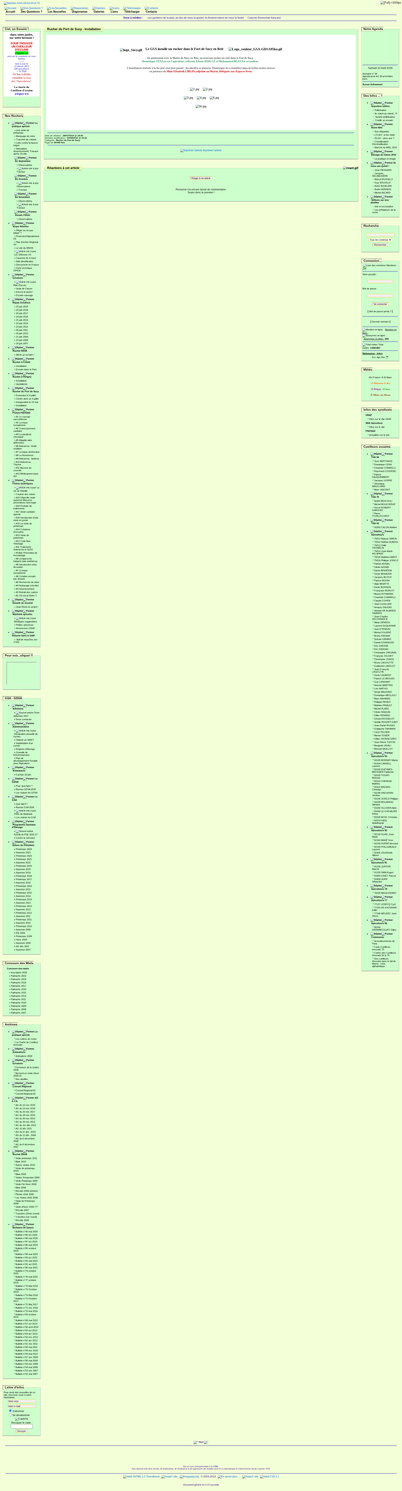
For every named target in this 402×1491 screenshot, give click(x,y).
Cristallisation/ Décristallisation (380, 142)
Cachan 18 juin (23, 774)
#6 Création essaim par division (24, 577)
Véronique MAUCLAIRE (378, 485)
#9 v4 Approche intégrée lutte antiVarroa (25, 559)
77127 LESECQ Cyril (385, 904)
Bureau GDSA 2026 (26, 789)
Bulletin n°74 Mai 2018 (26, 1295)
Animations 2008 (23, 1056)
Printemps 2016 (24, 886)
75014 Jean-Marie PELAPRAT (382, 552)
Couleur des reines (25, 494)
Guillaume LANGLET (384, 666)
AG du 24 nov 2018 (25, 1108)
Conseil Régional (22, 1086)
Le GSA (24, 798)
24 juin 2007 (22, 343)
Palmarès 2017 (18, 986)
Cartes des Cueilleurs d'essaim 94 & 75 (384, 954)
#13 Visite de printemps (21, 536)
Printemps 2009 (24, 936)
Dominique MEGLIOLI (385, 695)
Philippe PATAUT (382, 702)
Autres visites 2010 (25, 1165)
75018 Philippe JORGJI (386, 560)
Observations (25, 165)
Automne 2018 (23, 872)
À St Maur (387, 377)
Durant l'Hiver (22, 215)
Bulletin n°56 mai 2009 (26, 1360)
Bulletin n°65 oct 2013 (26, 1330)
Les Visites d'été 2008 (26, 1197)
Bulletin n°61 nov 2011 (26, 1344)
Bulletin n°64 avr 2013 (26, 1333)
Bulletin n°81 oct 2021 (26, 1264)
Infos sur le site (377, 427)
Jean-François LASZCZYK (380, 670)
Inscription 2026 (19, 972)
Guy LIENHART (382, 682)
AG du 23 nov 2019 (25, 1105)
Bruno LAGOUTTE (383, 662)
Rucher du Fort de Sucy (26, 391)
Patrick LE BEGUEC (384, 678)
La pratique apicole (24, 125)
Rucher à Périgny (22, 376)
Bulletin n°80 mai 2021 (26, 1267)
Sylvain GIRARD (382, 639)
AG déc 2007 (22, 946)
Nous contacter (24, 719)
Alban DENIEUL (382, 622)
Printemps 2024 (24, 849)
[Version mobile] (387, 356)
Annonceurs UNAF (25, 628)
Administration (21, 726)
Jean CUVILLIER (383, 604)
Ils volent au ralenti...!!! (386, 113)
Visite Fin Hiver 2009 (25, 1184)
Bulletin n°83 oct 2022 (26, 1257)
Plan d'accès (19, 285)
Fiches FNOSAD (21, 412)
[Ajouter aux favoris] (378, 356)
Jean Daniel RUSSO (384, 725)
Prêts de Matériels (23, 814)
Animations (19, 770)
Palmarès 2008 (18, 1009)
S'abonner (18, 1411)
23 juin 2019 (22, 306)
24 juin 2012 (22, 326)
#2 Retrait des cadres (27, 592)
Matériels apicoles (22, 614)
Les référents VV (22, 254)
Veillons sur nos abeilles (380, 201)
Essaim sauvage (24, 295)
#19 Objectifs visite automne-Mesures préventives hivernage (24, 500)
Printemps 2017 (24, 879)
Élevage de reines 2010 (383, 154)
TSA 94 (375, 457)
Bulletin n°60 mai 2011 (26, 1347)
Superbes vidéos (380, 106)
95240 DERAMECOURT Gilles (384, 928)
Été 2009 (20, 933)
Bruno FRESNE (382, 636)
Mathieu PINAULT (383, 705)
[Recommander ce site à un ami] (383, 356)
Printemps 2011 (24, 919)
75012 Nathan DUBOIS (386, 542)
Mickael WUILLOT (383, 749)
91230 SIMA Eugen (383, 872)
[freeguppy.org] (190, 1476)
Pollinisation (380, 110)
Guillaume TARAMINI (385, 728)
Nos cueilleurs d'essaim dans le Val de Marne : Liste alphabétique (384, 962)
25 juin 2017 (22, 313)
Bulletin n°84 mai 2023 (26, 1254)
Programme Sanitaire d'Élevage (24, 825)
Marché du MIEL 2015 (386, 147)
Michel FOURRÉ (382, 632)
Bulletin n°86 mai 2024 (26, 1245)
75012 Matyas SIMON (385, 538)
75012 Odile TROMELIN (379, 546)
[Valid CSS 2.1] (269, 1476)
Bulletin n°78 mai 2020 (26, 1277)
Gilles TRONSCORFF (385, 739)
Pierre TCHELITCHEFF (380, 514)
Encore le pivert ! (24, 292)
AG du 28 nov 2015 (25, 1115)
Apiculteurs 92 (379, 830)
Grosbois (18, 278)
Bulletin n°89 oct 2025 (26, 1235)
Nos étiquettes (382, 131)
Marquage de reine (25, 136)
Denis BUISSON (382, 587)
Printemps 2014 (24, 899)
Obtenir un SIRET (25, 740)
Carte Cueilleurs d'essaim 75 (381, 948)
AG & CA (25, 1099)
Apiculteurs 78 (379, 889)
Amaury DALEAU (383, 607)
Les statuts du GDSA (26, 792)
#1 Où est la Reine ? (26, 595)
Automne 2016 (23, 882)
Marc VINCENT (382, 489)
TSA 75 (375, 497)
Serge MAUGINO (383, 692)
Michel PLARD (381, 708)
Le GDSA (24, 780)
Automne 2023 (23, 852)
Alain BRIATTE (381, 584)
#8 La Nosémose (24, 455)
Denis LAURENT (382, 675)
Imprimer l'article (212, 150)
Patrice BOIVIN (382, 580)
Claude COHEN (382, 600)
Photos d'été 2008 (24, 1194)
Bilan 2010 (20, 1161)
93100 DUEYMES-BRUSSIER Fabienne (383, 770)
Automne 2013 (23, 903)
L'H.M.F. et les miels (385, 135)
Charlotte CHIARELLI (385, 468)
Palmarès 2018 (18, 982)
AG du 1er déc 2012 (25, 1125)
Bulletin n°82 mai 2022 (26, 1261)
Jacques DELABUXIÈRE (380, 174)
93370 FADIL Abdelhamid (379, 821)
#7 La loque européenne (20, 571)
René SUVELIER (383, 186)
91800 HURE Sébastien (380, 880)
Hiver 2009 (21, 939)
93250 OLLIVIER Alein (385, 808)
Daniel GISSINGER (384, 642)
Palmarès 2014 (18, 996)
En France (375, 377)
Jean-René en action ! (27, 607)
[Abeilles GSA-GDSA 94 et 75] (22, 3)
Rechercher (380, 245)
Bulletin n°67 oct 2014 (26, 1323)
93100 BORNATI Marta (386, 760)
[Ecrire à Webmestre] (374, 356)
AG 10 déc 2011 (23, 1128)
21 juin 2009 (22, 336)
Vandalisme (21, 384)
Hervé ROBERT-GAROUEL (381, 508)
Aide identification (24, 261)
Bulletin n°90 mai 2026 (26, 1231)
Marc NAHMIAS (382, 698)
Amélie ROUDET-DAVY (386, 722)
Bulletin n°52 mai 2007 (26, 1374)
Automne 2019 (23, 869)
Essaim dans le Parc (26, 369)
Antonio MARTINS (383, 685)
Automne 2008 (23, 943)
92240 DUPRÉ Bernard (386, 843)
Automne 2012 (23, 909)
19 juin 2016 (22, 316)
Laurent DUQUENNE (385, 625)
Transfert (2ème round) (27, 1213)
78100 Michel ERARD (385, 893)
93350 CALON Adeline (385, 527)
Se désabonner (21, 1415)
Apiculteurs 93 (379, 756)
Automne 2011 (23, 916)
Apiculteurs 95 (379, 923)
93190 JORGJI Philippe (386, 798)
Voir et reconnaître (384, 206)
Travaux (21, 171)
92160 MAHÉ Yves (383, 840)
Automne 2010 (23, 923)
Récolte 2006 (22, 1220)
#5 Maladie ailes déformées (22, 441)
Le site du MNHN (24, 248)
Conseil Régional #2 (25, 1093)
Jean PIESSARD (383, 170)
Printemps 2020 (24, 866)
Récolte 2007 (22, 1210)
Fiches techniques (23, 483)
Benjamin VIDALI (382, 745)
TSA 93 (375, 523)
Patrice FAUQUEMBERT (380, 475)
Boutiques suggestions (25, 621)
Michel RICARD (382, 192)
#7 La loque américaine (27, 452)
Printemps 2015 (24, 892)
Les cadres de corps (26, 1039)
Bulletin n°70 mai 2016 (26, 1311)
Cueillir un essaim (384, 120)
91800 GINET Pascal (385, 875)
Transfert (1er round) (26, 1217)
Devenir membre (380, 321)
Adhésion (18, 708)
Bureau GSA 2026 (25, 807)
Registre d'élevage (25, 749)
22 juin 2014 (22, 323)
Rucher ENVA (20, 351)
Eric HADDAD (381, 649)
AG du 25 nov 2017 (25, 1112)
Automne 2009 (23, 929)
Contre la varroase (25, 838)
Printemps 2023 (24, 856)
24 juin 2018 (22, 310)
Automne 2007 (23, 949)
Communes (377, 937)
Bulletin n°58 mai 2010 (26, 1354)
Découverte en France (27, 264)
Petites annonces (25, 625)
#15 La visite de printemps (22, 524)
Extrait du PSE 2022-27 (26, 834)
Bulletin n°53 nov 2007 (26, 1370)
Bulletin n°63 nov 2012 (26, 1337)
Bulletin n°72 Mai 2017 (26, 1304)
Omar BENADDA (383, 574)
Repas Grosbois (21, 302)
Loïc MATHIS (381, 688)
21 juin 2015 (22, 320)
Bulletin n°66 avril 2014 (26, 1327)
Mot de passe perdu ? (380, 311)
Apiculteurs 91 (379, 862)
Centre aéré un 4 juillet (27, 398)
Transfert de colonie (26, 139)
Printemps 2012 (24, 913)
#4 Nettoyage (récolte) (27, 585)
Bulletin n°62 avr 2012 (26, 1340)
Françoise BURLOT (384, 590)
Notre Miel (376, 127)
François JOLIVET (383, 656)
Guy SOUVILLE (383, 182)
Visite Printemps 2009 (26, 1181)
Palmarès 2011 (18, 999)
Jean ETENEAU (382, 629)
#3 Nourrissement (25, 589)
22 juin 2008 (22, 340)
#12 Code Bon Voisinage (21, 542)
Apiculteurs (377, 534)
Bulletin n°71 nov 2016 (26, 1308)
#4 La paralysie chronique (22, 435)
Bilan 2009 (20, 1174)
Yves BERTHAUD (383, 461)
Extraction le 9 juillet (26, 395)
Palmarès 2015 (18, 992)
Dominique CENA (383, 464)
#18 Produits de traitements (22, 507)
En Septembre (23, 161)
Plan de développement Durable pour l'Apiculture (25, 761)
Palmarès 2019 (18, 979)
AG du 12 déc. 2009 (25, 1135)
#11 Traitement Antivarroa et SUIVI (23, 548)
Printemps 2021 (24, 859)
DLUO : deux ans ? (384, 138)
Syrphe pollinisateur (385, 117)
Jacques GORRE (383, 480)
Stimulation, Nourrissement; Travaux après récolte (25, 151)
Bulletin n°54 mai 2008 (26, 1367)
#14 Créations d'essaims (21, 530)
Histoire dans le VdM (23, 635)
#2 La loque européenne (20, 423)
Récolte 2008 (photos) (26, 1191)
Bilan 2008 (20, 1187)
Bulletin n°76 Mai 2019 (26, 1286)
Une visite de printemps (21, 131)
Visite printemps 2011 (26, 1158)
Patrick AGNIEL (382, 563)
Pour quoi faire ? (24, 786)
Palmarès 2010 (18, 1002)
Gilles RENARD (382, 715)
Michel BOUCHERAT (385, 504)
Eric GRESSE (381, 646)
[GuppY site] (169, 1476)
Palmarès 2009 (18, 1006)
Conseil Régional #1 (25, 1090)
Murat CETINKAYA (383, 594)
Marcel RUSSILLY (384, 179)
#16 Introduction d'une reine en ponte (25, 518)
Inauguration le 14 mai (27, 402)
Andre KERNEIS (383, 189)
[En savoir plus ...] (229, 1476)
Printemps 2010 (24, 926)
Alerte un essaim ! (25, 354)
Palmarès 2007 (18, 1012)
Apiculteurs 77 (379, 900)
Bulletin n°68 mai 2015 (26, 1320)
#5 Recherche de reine (27, 582)
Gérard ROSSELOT (384, 718)
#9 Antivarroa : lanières (27, 458)
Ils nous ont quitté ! (383, 164)
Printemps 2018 (24, 876)
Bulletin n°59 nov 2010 (26, 1350)
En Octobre (21, 179)
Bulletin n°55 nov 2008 (26, 1364)
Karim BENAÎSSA (383, 570)
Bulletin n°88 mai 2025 (26, 1238)
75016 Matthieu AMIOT (385, 557)
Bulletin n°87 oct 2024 (26, 1241)
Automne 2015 (23, 889)
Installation (21, 366)
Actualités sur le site (379, 435)
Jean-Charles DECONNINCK (380, 617)
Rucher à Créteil (21, 362)
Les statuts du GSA (26, 817)
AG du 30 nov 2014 (25, 1118)
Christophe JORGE (384, 659)
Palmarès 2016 (18, 989)
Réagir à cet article (200, 178)
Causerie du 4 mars (26, 258)
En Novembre (22, 197)
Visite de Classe (24, 288)
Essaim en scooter (23, 603)
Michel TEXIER (381, 735)
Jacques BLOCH (383, 577)
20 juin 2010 (22, 333)
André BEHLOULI (383, 501)
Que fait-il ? (21, 804)
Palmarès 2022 (18, 976)
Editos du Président (23, 845)
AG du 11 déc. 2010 (25, 1132)
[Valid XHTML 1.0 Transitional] (141, 1476)
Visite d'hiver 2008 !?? (26, 1207)
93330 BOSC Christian (385, 817)
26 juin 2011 (22, 330)
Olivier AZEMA (381, 567)
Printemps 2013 (24, 906)
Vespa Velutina (20, 226)
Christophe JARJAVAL (385, 652)
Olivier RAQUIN (382, 712)
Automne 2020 (23, 862)
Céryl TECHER (382, 732)
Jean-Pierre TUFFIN (384, 742)
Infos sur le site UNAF (380, 419)
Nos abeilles (21, 1079)
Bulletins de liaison (23, 1227)
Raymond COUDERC (385, 471)
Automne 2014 (23, 896)
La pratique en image (385, 158)
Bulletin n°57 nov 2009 (26, 1357)
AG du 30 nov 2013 (25, 1122)
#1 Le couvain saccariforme (21, 417)
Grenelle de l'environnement (21, 753)
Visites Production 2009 (27, 1177)
